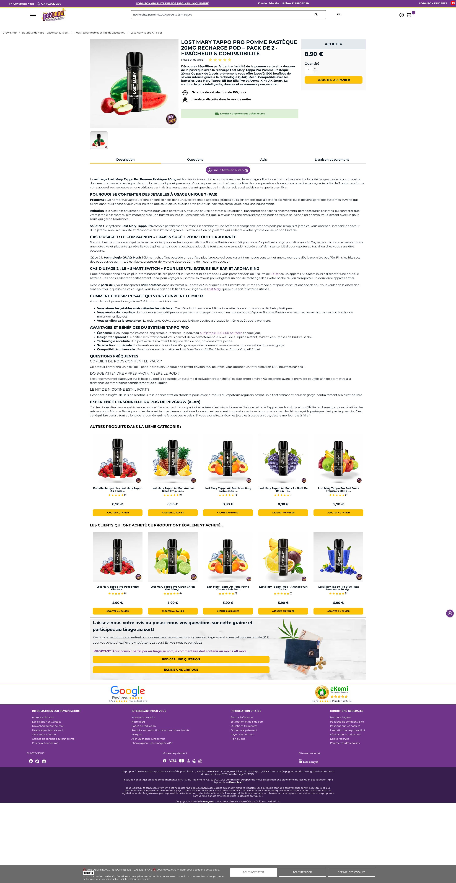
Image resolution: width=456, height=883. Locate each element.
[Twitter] (37, 761)
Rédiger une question (181, 659)
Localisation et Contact (46, 721)
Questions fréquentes (244, 726)
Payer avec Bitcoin (242, 734)
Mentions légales (340, 717)
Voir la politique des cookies (135, 879)
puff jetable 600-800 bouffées (221, 333)
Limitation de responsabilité (347, 730)
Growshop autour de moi (47, 726)
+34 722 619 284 (50, 3)
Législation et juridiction (345, 734)
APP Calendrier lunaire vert (148, 738)
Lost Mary (214, 289)
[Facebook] (30, 761)
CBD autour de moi (44, 734)
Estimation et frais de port (247, 721)
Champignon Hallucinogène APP (152, 743)
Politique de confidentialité (347, 721)
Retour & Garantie (242, 717)
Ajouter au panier (333, 80)
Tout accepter (253, 872)
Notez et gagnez (193, 59)
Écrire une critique (181, 669)
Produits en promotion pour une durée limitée (160, 730)
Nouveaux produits (143, 717)
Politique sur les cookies (345, 726)
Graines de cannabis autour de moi (53, 738)
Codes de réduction (143, 726)
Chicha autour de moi (45, 743)
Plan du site (238, 738)
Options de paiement (244, 730)
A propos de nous (43, 717)
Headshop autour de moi (47, 730)
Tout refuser (302, 872)
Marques (136, 734)
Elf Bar (275, 274)
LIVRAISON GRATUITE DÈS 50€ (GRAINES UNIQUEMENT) (172, 3)
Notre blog (138, 721)
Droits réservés (339, 738)
